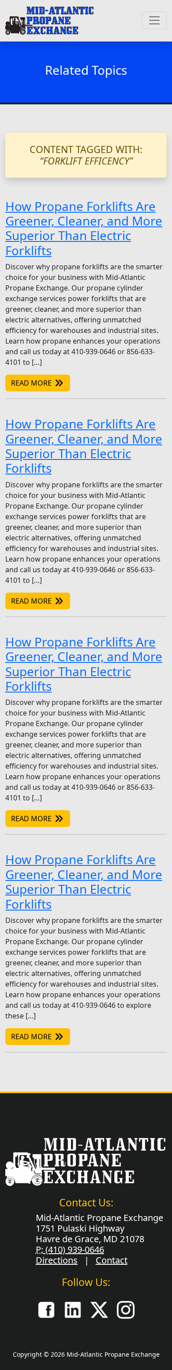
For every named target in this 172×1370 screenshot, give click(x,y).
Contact (111, 1260)
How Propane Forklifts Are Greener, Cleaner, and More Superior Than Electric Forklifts (83, 228)
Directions (57, 1260)
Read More (32, 383)
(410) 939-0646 (73, 1249)
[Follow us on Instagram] (125, 1309)
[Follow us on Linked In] (72, 1309)
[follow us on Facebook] (46, 1309)
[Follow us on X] (99, 1309)
